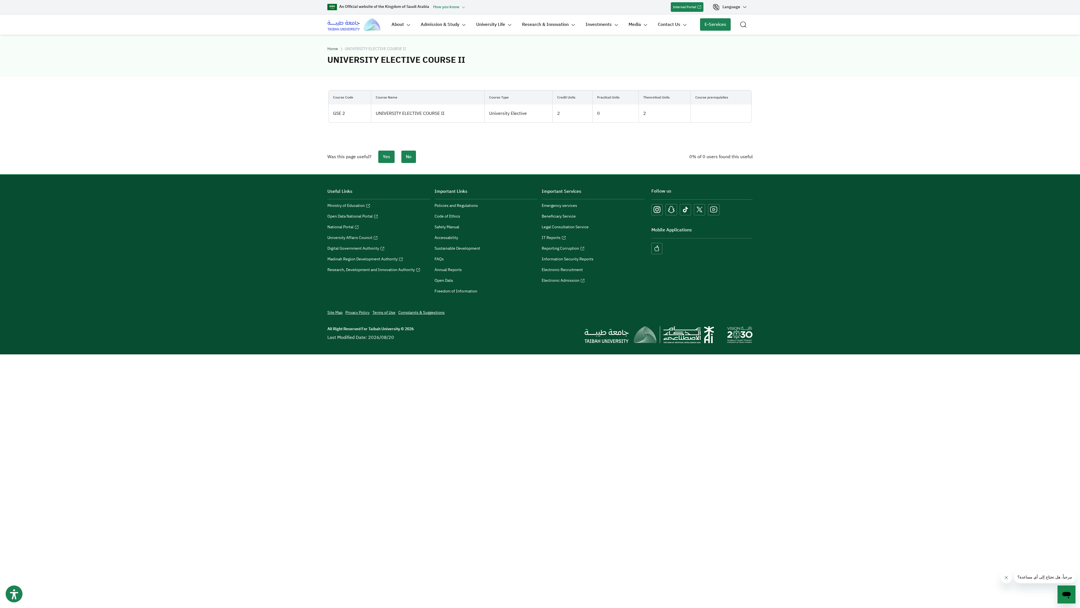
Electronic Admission (560, 281)
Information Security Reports (567, 259)
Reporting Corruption (560, 249)
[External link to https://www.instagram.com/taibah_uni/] (657, 209)
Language (731, 7)
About (398, 24)
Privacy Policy (357, 313)
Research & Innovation (545, 24)
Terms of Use (383, 313)
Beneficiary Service (559, 216)
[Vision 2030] (740, 334)
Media (635, 24)
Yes (386, 156)
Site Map (335, 313)
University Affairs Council (349, 238)
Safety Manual (447, 227)
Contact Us (669, 24)
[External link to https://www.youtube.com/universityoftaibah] (713, 209)
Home (332, 49)
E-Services (713, 26)
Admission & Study (440, 24)
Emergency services (559, 206)
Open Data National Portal (350, 217)
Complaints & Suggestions (421, 313)
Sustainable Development (457, 248)
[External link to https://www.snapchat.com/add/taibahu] (671, 209)
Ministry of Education (346, 206)
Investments (599, 24)
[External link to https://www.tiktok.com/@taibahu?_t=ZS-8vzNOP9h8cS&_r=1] (685, 209)
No (408, 156)
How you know (446, 7)
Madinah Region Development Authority (362, 259)
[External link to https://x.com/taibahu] (699, 209)
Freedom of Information (456, 291)
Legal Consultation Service (565, 227)
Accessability (446, 238)
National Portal (340, 227)
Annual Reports (448, 270)
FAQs (439, 259)
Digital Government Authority (353, 249)
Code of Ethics (447, 216)
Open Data (444, 280)
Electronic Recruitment (562, 270)
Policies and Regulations (456, 206)
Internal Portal (683, 8)
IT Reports (551, 238)
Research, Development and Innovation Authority (371, 270)
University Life (490, 24)
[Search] (743, 24)
